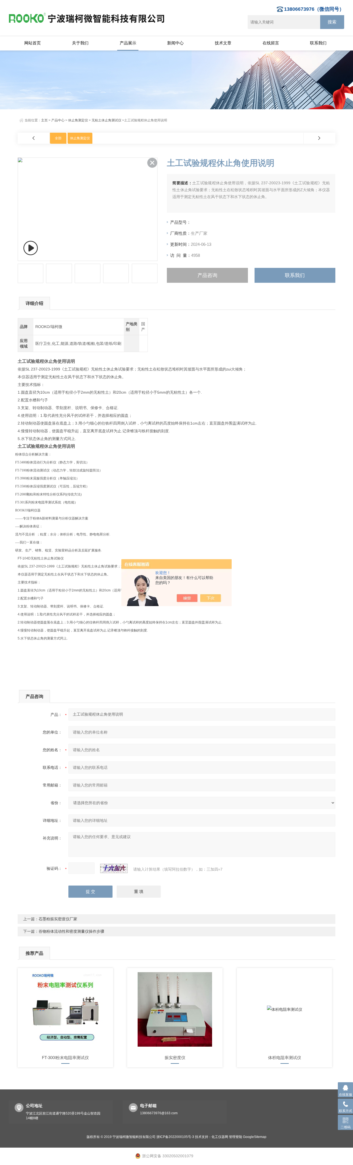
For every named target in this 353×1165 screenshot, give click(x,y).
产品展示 (128, 43)
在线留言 (271, 43)
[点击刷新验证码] (114, 868)
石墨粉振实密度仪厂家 (58, 919)
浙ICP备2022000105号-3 (175, 1137)
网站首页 (32, 43)
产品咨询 (207, 275)
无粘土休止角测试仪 (106, 120)
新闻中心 (175, 43)
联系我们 (318, 43)
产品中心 (58, 120)
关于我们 (80, 43)
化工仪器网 (220, 1137)
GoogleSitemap (254, 1137)
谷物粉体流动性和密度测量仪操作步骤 (71, 931)
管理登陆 (235, 1137)
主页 (44, 120)
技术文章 (223, 43)
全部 (58, 138)
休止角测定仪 (78, 120)
